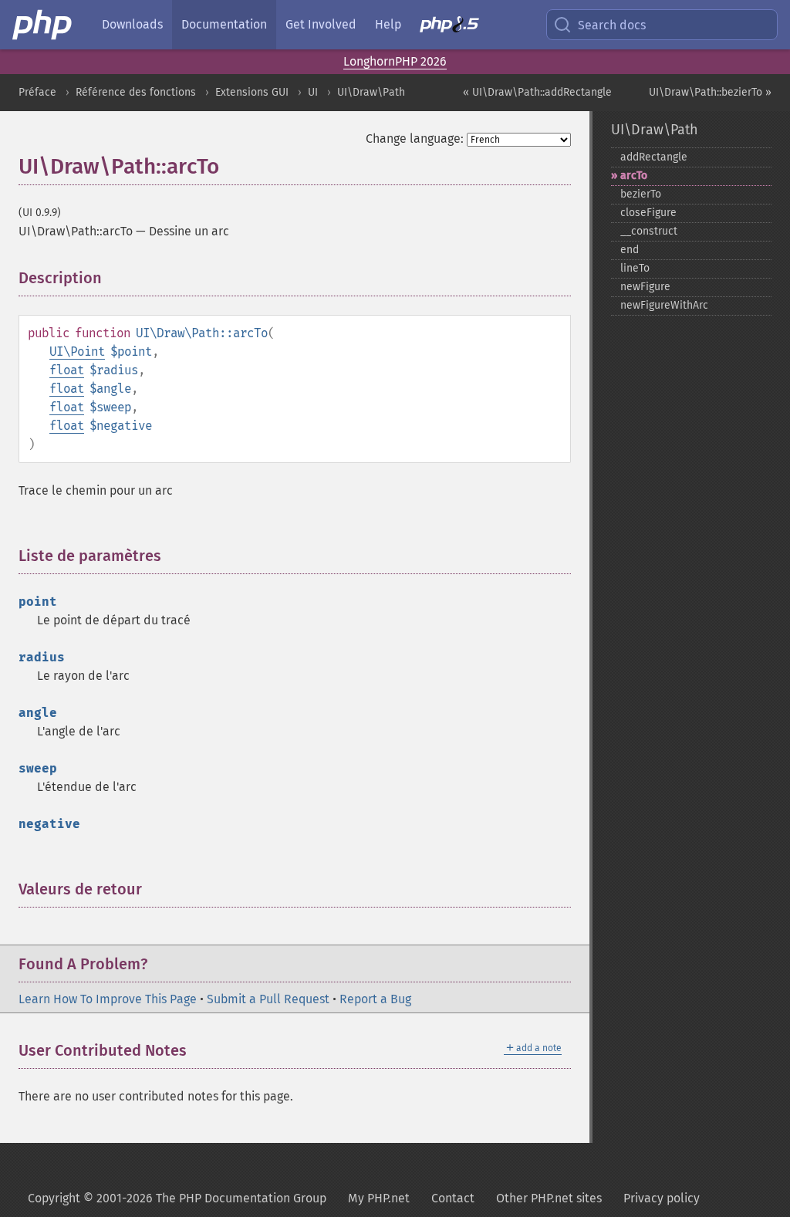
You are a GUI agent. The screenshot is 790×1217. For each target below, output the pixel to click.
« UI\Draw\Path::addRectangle (537, 92)
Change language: (415, 138)
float (66, 370)
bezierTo (640, 194)
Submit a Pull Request (268, 999)
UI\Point (77, 351)
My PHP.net (379, 1198)
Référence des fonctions (136, 92)
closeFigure (648, 212)
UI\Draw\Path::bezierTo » (710, 92)
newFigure (645, 286)
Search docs (612, 25)
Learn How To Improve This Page (108, 999)
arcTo (633, 175)
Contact (452, 1198)
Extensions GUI (252, 92)
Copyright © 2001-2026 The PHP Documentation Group (177, 1198)
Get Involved (320, 24)
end (629, 249)
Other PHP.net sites (549, 1198)
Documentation (224, 24)
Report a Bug (375, 999)
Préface (37, 92)
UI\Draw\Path (371, 92)
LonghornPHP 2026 (395, 61)
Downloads (132, 24)
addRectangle (653, 157)
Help (388, 24)
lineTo (635, 268)
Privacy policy (661, 1198)
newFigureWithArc (664, 305)
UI (313, 92)
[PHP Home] (43, 24)
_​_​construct (648, 231)
